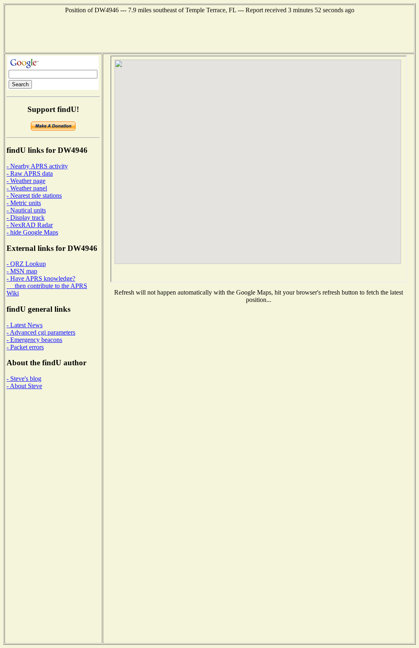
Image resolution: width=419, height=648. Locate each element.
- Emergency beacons (34, 339)
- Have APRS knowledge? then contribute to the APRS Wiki (47, 286)
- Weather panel (27, 188)
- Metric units (24, 202)
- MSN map (22, 271)
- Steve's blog (24, 378)
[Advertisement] (209, 32)
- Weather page (26, 180)
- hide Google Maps (32, 232)
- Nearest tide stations (34, 195)
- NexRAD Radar (30, 224)
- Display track (26, 217)
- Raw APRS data (30, 173)
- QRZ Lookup (26, 263)
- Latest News (25, 325)
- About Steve (24, 385)
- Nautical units (26, 210)
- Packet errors (25, 347)
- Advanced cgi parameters (41, 332)
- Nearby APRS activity (37, 166)
